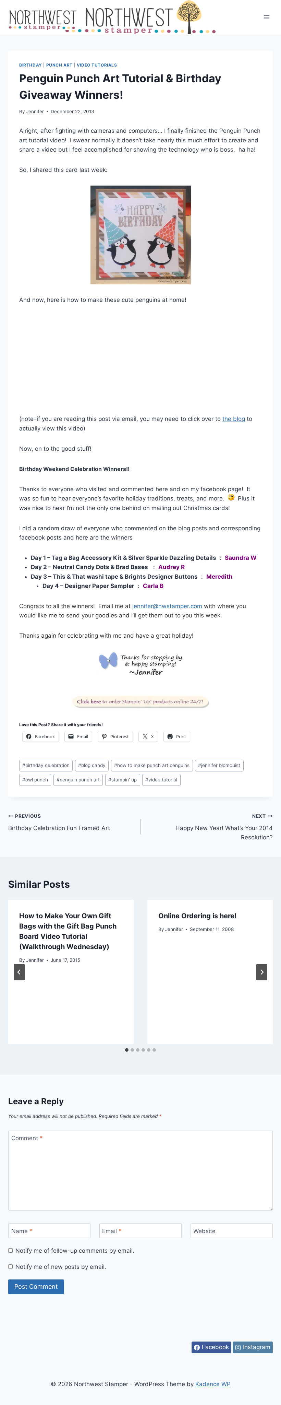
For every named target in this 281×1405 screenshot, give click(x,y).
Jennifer (35, 111)
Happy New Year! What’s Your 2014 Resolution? (224, 827)
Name (22, 1230)
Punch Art (59, 65)
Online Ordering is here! (197, 916)
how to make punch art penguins (152, 765)
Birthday (30, 65)
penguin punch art (78, 779)
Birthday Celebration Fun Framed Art (59, 822)
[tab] (127, 1050)
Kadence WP (213, 1384)
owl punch (35, 779)
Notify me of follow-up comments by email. (74, 1250)
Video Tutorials (97, 65)
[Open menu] (266, 17)
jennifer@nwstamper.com (167, 606)
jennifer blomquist (219, 765)
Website (204, 1230)
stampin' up (122, 779)
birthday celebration (46, 765)
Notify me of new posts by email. (60, 1266)
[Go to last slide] (19, 972)
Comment (27, 1138)
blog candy (92, 765)
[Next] (261, 972)
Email (112, 1230)
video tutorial (161, 779)
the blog (233, 418)
